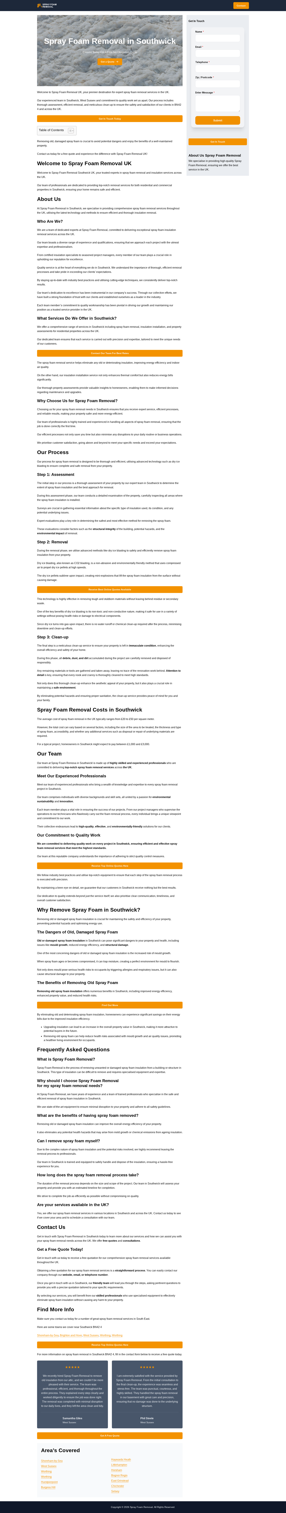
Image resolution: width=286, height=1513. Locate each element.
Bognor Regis (119, 1475)
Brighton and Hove (71, 1335)
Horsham (116, 1470)
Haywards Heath (121, 1459)
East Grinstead (120, 1480)
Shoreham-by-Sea (48, 1335)
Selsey (115, 1491)
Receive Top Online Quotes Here (110, 865)
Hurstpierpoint (49, 1482)
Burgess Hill (48, 1487)
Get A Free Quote (109, 1435)
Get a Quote (107, 61)
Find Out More (110, 1005)
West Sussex (91, 1335)
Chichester (117, 1486)
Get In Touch (218, 142)
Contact (241, 5)
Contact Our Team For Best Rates (110, 353)
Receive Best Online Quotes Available (110, 589)
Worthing (105, 1335)
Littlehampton (119, 1464)
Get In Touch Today (110, 118)
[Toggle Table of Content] (69, 130)
